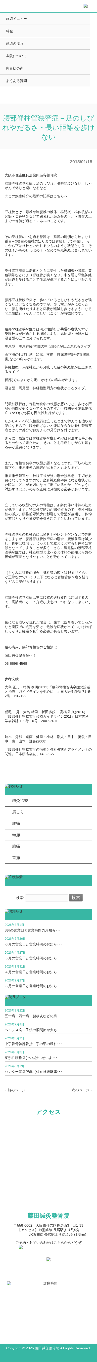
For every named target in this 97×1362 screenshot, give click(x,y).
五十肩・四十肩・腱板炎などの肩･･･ (33, 1016)
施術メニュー (16, 19)
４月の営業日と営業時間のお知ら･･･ (33, 972)
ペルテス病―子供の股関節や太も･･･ (33, 1030)
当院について (16, 56)
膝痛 (16, 846)
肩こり (18, 812)
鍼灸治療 (20, 800)
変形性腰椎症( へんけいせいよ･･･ (31, 1058)
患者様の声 (14, 68)
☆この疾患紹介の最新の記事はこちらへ (36, 196)
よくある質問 (16, 81)
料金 (9, 31)
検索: (20, 898)
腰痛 (16, 823)
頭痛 (16, 835)
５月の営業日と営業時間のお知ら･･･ (33, 958)
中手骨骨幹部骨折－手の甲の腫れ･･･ (33, 1044)
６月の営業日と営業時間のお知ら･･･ (33, 944)
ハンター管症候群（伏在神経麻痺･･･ (33, 1072)
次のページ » (82, 1090)
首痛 (16, 858)
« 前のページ (15, 1090)
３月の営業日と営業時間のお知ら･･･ (33, 986)
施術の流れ (14, 43)
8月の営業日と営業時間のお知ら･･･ (33, 930)
